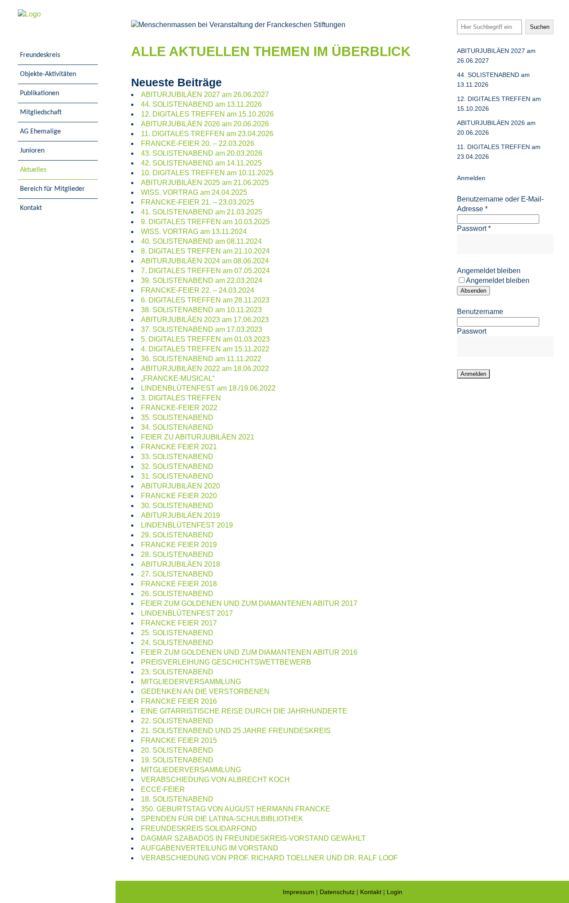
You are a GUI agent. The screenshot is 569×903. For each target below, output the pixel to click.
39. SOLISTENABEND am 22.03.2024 (201, 280)
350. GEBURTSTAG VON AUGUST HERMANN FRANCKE (235, 809)
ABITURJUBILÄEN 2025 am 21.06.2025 (205, 182)
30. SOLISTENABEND (177, 505)
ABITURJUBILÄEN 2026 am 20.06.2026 (205, 124)
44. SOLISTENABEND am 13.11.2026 (201, 104)
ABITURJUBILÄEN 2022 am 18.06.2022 (205, 368)
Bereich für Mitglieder (52, 189)
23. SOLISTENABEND (177, 672)
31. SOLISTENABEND (177, 476)
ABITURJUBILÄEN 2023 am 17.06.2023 (205, 319)
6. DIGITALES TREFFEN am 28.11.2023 (205, 300)
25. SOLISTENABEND (177, 633)
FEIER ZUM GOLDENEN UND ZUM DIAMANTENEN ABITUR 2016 (249, 652)
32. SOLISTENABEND (177, 466)
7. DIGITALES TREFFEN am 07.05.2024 (205, 270)
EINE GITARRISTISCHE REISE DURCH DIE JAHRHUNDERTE (244, 711)
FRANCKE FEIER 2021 (179, 447)
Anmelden (471, 177)
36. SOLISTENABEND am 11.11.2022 (201, 359)
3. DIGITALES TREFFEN (181, 398)
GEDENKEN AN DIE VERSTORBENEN (205, 691)
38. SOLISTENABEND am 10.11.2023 (201, 310)
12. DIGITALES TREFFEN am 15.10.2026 (207, 114)
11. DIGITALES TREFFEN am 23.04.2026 (207, 133)
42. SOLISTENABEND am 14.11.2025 (201, 163)
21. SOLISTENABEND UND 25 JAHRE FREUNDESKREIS (236, 730)
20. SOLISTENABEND (177, 750)
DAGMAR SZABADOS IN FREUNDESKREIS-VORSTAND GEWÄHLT (253, 838)
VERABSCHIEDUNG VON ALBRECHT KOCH (215, 779)
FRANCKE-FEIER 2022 (179, 407)
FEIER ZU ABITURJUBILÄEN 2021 (197, 437)
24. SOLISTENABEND (177, 642)
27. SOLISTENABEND (177, 574)
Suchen (539, 27)
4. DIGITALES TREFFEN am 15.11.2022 (205, 349)
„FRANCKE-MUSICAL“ (178, 378)
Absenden (473, 290)
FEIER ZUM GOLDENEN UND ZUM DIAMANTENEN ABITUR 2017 (249, 603)
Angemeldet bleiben (489, 270)
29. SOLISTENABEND (177, 535)
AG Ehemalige (40, 131)
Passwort (474, 228)
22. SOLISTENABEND (177, 721)
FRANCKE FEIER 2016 (179, 701)
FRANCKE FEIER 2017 (179, 623)
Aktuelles (33, 169)
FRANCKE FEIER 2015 (179, 740)
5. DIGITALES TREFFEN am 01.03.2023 (205, 339)
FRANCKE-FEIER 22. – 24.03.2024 (197, 290)
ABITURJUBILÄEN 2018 (180, 564)
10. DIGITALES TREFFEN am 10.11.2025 (207, 173)
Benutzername (480, 311)
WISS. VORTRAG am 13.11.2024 (194, 231)
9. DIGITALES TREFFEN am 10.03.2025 (205, 222)
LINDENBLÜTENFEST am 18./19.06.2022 (208, 388)
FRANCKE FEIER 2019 (179, 544)
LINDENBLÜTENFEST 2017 (187, 613)
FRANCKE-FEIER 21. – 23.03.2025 (197, 202)
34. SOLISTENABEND (177, 427)
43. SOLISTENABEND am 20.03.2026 (201, 153)
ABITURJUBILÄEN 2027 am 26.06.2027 (205, 94)
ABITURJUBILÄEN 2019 (180, 515)
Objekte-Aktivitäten (48, 74)
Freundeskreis (40, 55)
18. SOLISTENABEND (177, 799)
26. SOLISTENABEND (177, 593)
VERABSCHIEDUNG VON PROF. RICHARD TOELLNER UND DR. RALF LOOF (269, 858)
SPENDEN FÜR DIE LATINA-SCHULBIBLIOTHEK (222, 818)
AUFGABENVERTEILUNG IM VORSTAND (209, 848)
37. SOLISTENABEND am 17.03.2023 (201, 329)
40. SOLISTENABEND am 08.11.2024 (201, 241)
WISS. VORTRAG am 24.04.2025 (194, 192)
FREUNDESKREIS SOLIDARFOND (199, 828)
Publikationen (39, 93)
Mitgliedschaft (41, 112)
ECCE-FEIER (163, 789)
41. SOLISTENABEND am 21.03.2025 (201, 212)
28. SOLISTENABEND (177, 554)
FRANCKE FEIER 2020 (179, 496)
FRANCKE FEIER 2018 (179, 584)
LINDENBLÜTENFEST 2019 (187, 525)
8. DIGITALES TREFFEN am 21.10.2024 (205, 251)
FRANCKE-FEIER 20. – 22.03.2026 (197, 143)
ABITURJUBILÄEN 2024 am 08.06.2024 (205, 261)
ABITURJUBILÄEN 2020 (180, 486)
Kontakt (31, 208)
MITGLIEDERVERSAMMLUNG (191, 681)
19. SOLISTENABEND (177, 760)
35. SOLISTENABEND (177, 417)
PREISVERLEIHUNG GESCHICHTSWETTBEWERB (226, 662)
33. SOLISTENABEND (177, 456)
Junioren (32, 150)
